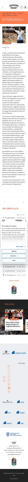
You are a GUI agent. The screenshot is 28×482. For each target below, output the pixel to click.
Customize (13, 255)
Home (3, 19)
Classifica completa (14, 280)
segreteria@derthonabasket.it (14, 454)
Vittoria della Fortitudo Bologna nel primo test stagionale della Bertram (13, 324)
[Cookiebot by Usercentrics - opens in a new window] (16, 221)
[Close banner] (25, 220)
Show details (19, 246)
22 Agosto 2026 (9, 329)
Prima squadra (9, 19)
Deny (14, 260)
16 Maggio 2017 (5, 47)
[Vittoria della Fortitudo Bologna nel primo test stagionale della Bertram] (14, 314)
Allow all (14, 251)
